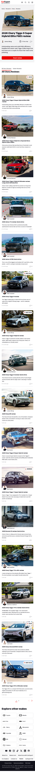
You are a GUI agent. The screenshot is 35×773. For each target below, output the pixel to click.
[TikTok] (17, 751)
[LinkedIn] (25, 751)
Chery (13, 8)
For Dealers (5, 759)
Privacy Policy (8, 763)
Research (8, 8)
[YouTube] (6, 751)
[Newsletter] (22, 2)
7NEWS (21, 759)
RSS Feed (27, 763)
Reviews (18, 8)
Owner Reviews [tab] (17, 68)
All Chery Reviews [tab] (6, 68)
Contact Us (14, 759)
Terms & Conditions (18, 763)
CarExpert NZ (29, 759)
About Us (4, 755)
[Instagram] (14, 751)
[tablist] (17, 69)
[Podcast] (29, 751)
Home (3, 8)
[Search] (25, 2)
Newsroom (13, 755)
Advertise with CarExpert (25, 755)
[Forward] (32, 701)
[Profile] (29, 2)
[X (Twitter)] (21, 751)
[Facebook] (10, 751)
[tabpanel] (17, 386)
